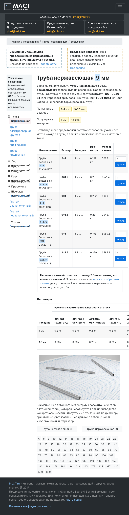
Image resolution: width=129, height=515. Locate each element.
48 (46, 449)
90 (90, 455)
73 (39, 455)
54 (71, 449)
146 (99, 460)
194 (70, 466)
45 (39, 449)
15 (72, 438)
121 (62, 460)
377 (108, 466)
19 (90, 438)
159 (114, 460)
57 (84, 449)
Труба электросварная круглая (20, 131)
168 (48, 466)
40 (109, 444)
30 (64, 444)
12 (60, 438)
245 (85, 466)
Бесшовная (17, 121)
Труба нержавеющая (20, 116)
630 (48, 471)
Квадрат (16, 171)
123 (70, 460)
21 (102, 438)
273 (93, 466)
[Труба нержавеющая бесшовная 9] (79, 377)
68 (109, 449)
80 (58, 455)
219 (78, 466)
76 (52, 455)
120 (55, 460)
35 (89, 444)
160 (40, 466)
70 (115, 449)
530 (40, 471)
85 (71, 455)
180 (63, 466)
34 (83, 444)
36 (96, 444)
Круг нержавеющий (21, 176)
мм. (65, 109)
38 (102, 444)
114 (48, 460)
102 (111, 455)
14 (66, 438)
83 (64, 455)
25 (46, 444)
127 (77, 460)
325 (101, 466)
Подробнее (77, 68)
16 (78, 438)
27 (52, 444)
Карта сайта (74, 499)
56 (77, 449)
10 (54, 438)
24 (39, 444)
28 (58, 444)
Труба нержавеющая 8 (57, 429)
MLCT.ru (14, 483)
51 (58, 449)
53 (65, 449)
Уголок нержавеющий (21, 221)
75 (46, 455)
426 (116, 466)
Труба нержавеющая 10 (102, 429)
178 (55, 466)
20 (96, 438)
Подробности (47, 64)
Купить (121, 164)
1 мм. (64, 119)
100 (104, 455)
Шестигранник (21, 181)
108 (40, 460)
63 (96, 449)
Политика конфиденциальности (30, 506)
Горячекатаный (20, 195)
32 (70, 444)
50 (52, 449)
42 (115, 444)
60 (90, 449)
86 (77, 455)
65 (103, 449)
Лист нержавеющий (21, 161)
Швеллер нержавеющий (21, 191)
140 (92, 460)
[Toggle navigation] (120, 6)
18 (84, 438)
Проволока (18, 186)
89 (83, 455)
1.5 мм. (75, 119)
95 (96, 455)
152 (107, 460)
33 (77, 444)
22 (108, 438)
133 (84, 460)
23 (114, 438)
